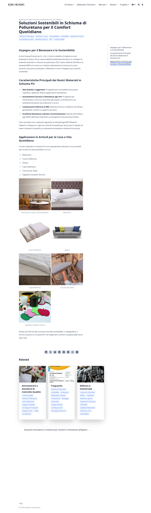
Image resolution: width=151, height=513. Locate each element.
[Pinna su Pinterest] (64, 352)
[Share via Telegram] (77, 352)
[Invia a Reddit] (59, 352)
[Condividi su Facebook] (68, 352)
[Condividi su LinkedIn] (46, 352)
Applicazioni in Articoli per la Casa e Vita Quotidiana (121, 62)
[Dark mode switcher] (143, 5)
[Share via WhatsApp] (72, 352)
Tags (21, 503)
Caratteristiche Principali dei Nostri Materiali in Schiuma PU (120, 55)
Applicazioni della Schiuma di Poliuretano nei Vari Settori (40, 20)
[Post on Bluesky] (55, 352)
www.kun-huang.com (32, 507)
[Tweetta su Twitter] (50, 352)
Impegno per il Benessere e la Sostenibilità (121, 48)
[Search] (139, 5)
